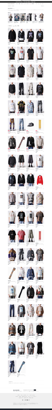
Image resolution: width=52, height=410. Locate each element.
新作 (19, 3)
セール (30, 3)
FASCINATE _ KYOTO (26, 397)
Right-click (22, 0)
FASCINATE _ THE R (21, 397)
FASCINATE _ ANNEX (31, 397)
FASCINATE (11, 4)
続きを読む (18, 10)
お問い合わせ (17, 396)
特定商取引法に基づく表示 (24, 396)
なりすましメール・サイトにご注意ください (32, 396)
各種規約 (20, 396)
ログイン (39, 4)
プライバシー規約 (32, 391)
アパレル (22, 3)
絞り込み (10, 25)
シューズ (25, 3)
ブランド (17, 3)
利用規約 (29, 391)
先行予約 (33, 3)
